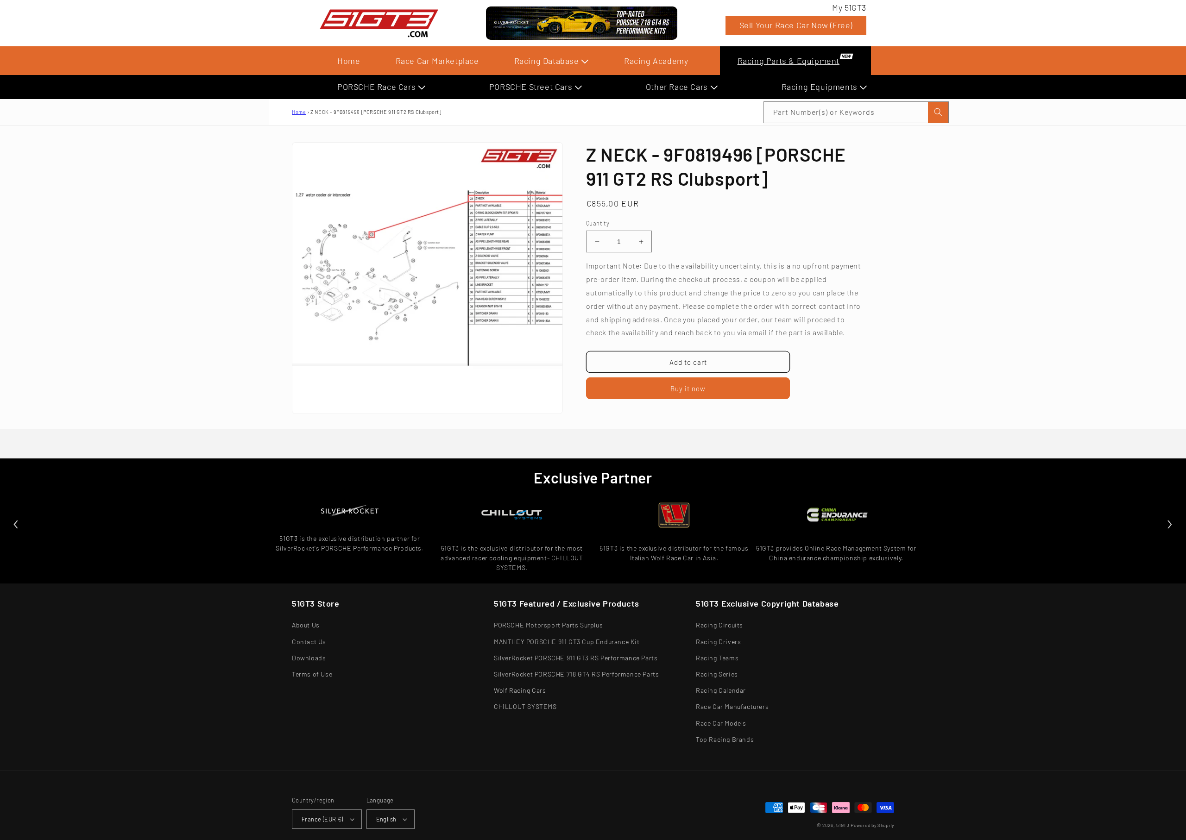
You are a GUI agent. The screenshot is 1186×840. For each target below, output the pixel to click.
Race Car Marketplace (437, 61)
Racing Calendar (721, 690)
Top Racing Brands (725, 739)
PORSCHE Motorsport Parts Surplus (548, 625)
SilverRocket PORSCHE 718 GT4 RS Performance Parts (576, 674)
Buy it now (688, 388)
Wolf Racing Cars (520, 690)
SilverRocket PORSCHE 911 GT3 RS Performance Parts (575, 658)
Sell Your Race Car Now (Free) (795, 25)
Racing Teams (717, 658)
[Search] (938, 112)
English (386, 819)
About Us (306, 625)
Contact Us (309, 642)
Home (348, 61)
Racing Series (717, 674)
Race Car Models (721, 723)
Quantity (597, 223)
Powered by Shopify (872, 825)
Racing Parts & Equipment (788, 61)
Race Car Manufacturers (732, 706)
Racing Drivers (718, 642)
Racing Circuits (719, 625)
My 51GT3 (849, 7)
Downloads (309, 658)
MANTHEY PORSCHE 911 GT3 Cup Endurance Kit (567, 642)
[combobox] (856, 112)
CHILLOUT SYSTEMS (525, 706)
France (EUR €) (322, 819)
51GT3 (843, 825)
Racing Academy (656, 61)
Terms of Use (312, 674)
